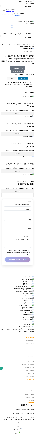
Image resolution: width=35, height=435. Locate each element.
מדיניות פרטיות (29, 394)
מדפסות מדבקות (29, 347)
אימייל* (29, 228)
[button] (17, 18)
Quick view (31, 100)
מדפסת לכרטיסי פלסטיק (27, 364)
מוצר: (29, 202)
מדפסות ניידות (30, 376)
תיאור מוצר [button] (23, 78)
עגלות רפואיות (30, 356)
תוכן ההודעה (27, 236)
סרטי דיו (9, 44)
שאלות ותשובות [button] (29, 391)
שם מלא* (28, 209)
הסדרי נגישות (30, 397)
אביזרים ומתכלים (19, 44)
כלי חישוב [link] (31, 400)
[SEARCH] (0, 6)
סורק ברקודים (30, 350)
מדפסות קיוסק (30, 370)
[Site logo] (25, 2)
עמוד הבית (30, 44)
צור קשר (31, 388)
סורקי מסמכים (30, 344)
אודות (32, 385)
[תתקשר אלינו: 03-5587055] (17, 26)
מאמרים (31, 382)
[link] (17, 28)
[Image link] (26, 326)
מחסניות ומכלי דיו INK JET (14, 110)
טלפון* (29, 219)
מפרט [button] (12, 78)
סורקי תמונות (30, 361)
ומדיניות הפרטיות (26, 252)
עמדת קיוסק (30, 373)
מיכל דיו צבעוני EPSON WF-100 (20, 164)
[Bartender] (17, 300)
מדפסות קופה (30, 340)
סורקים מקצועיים (29, 367)
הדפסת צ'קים (30, 353)
